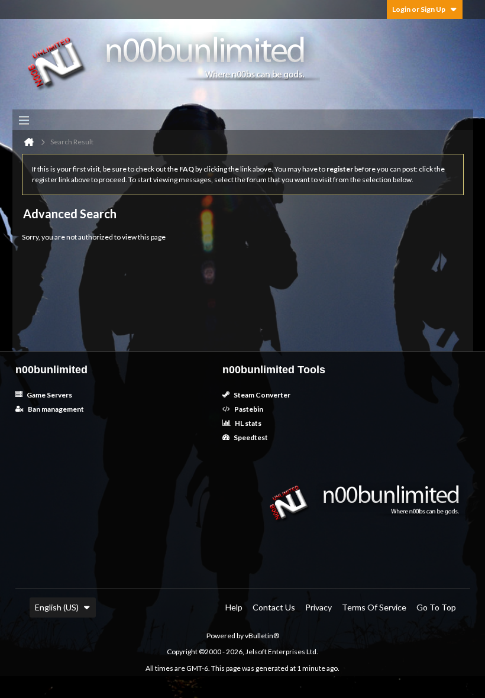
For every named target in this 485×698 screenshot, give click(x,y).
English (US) (57, 607)
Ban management (55, 409)
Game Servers (48, 394)
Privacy (318, 607)
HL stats (247, 423)
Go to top (436, 607)
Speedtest (250, 437)
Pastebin (248, 409)
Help (233, 607)
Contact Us (274, 607)
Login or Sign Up (418, 9)
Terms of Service (374, 607)
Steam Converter (261, 394)
